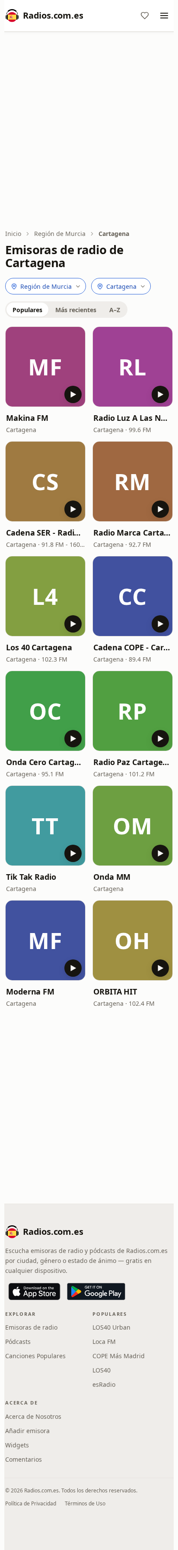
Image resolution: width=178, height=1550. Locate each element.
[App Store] (34, 1291)
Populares (27, 310)
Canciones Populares (35, 1356)
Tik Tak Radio (31, 877)
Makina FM (27, 418)
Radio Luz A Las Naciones (132, 418)
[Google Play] (96, 1291)
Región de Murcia (60, 233)
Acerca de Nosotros (33, 1416)
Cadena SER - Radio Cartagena (45, 532)
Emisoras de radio (31, 1327)
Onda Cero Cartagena (45, 762)
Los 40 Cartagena (39, 647)
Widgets (17, 1445)
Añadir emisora (27, 1431)
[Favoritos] (145, 15)
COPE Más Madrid (118, 1356)
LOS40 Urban (111, 1327)
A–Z (114, 310)
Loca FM (104, 1341)
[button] (45, 366)
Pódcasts (18, 1341)
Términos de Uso (85, 1503)
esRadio (103, 1384)
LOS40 (101, 1370)
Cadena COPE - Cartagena (132, 647)
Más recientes (75, 310)
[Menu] (164, 15)
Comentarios (23, 1459)
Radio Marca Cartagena (132, 532)
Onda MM (111, 877)
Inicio (13, 233)
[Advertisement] (89, 131)
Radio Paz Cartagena (132, 762)
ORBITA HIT (115, 991)
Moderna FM (30, 991)
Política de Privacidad (30, 1503)
